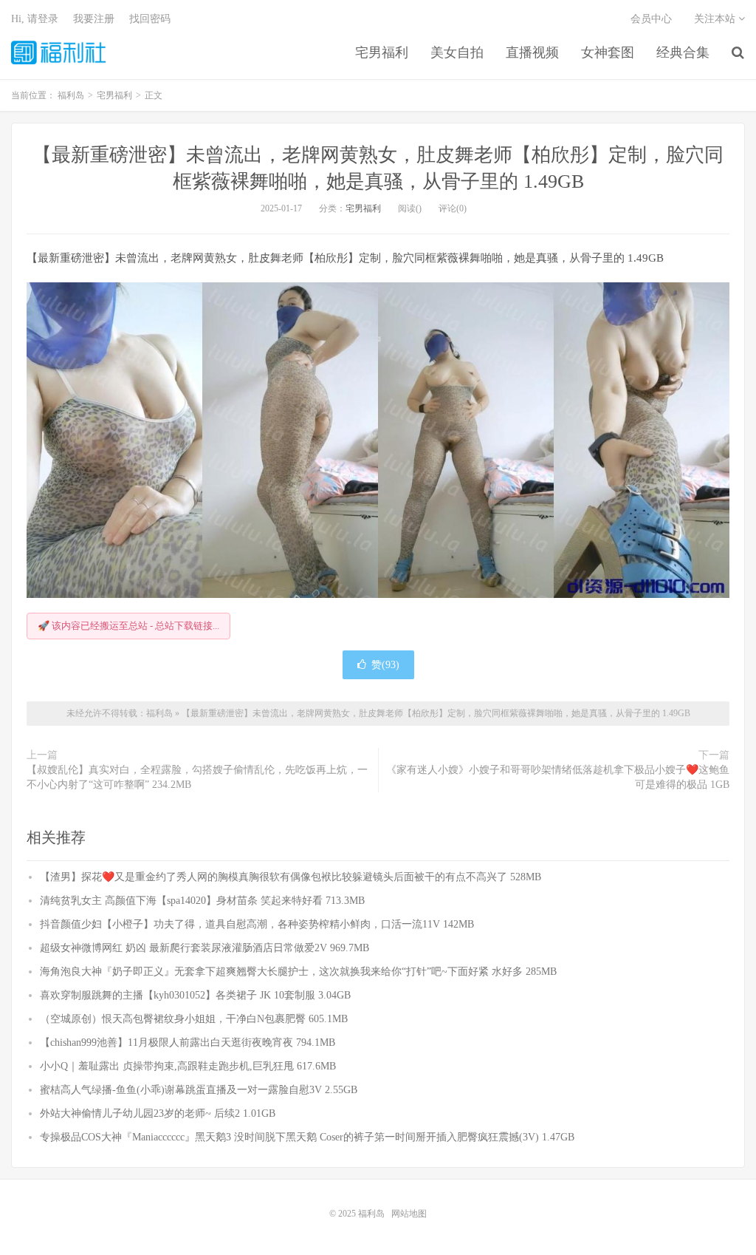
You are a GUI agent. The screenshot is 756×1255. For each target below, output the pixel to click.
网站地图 (409, 1213)
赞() (385, 664)
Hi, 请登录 (34, 18)
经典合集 (682, 52)
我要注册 (93, 18)
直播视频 (532, 52)
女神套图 (607, 52)
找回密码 (150, 18)
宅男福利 (381, 52)
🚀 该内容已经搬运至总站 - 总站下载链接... (128, 625)
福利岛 (58, 52)
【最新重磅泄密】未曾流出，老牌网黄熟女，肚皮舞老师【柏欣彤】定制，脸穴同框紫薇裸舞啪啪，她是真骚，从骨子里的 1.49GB (436, 713)
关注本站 (716, 18)
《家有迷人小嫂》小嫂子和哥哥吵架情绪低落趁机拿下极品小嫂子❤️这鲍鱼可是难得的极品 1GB (557, 777)
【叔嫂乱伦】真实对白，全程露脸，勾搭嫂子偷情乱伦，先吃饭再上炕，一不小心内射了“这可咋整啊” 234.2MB (197, 777)
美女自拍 (457, 52)
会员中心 (651, 18)
